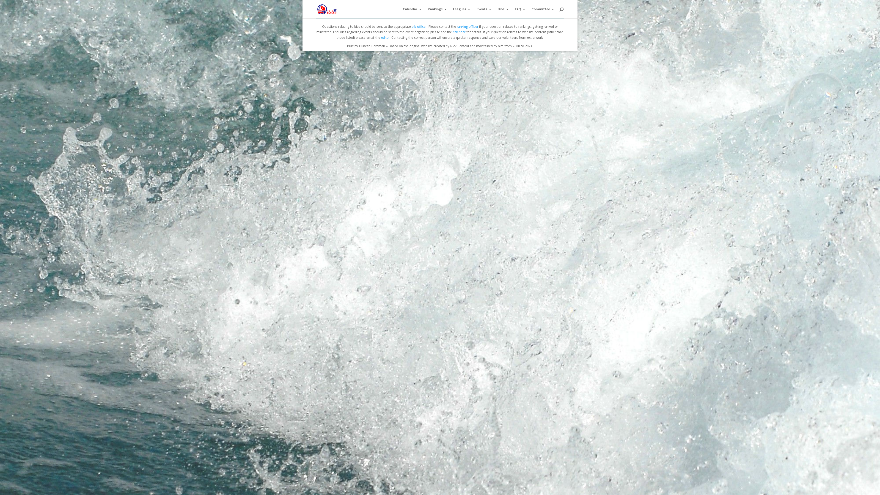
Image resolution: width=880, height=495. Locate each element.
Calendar (410, 9)
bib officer (419, 26)
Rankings (435, 9)
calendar (459, 32)
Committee (541, 9)
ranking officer (467, 26)
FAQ (518, 9)
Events (482, 9)
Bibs (501, 9)
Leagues (459, 9)
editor (385, 37)
